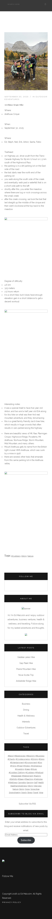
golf (36, 782)
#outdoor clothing (17, 772)
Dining (26, 710)
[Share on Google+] (13, 536)
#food (20, 766)
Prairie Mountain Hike (26, 669)
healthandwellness (18, 786)
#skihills (13, 779)
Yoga (41, 792)
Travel (26, 733)
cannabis (22, 782)
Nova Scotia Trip (26, 675)
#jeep (27, 769)
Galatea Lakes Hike (26, 657)
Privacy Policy (11, 902)
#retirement (27, 776)
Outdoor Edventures (26, 727)
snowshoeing (15, 792)
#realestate (16, 776)
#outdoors (16, 556)
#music (34, 769)
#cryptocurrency (23, 759)
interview (38, 786)
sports (24, 792)
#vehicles (38, 779)
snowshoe (34, 789)
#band (11, 756)
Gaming (30, 782)
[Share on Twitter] (9, 536)
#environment (30, 762)
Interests (26, 722)
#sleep (21, 779)
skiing (21, 789)
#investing (19, 769)
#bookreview (20, 756)
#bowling (30, 756)
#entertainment (17, 762)
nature (30, 556)
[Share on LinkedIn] (17, 536)
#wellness (12, 782)
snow (27, 789)
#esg (40, 762)
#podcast (39, 772)
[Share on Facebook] (5, 536)
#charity (11, 759)
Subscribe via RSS (27, 804)
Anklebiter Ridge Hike (26, 681)
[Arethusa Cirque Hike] (26, 61)
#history (26, 766)
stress (29, 792)
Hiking (24, 556)
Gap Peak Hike (26, 663)
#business (39, 756)
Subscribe (26, 840)
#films (13, 766)
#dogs (41, 759)
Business (26, 704)
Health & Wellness (26, 716)
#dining (34, 759)
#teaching (29, 779)
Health (41, 782)
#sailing (37, 776)
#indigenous (36, 766)
